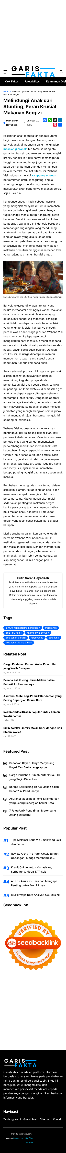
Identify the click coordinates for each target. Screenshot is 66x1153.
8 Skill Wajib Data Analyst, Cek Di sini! (35, 895)
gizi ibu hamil (14, 632)
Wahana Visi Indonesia (19, 642)
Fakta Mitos (32, 81)
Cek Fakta (11, 81)
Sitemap (45, 1119)
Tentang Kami (12, 1119)
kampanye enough (38, 632)
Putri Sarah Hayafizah (33, 578)
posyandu (37, 637)
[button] (61, 72)
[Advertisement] (33, 33)
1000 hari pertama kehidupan (23, 627)
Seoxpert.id (18, 1138)
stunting (54, 637)
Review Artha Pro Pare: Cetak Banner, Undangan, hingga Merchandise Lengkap (35, 858)
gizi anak (52, 627)
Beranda (7, 91)
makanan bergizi (16, 637)
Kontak (57, 1119)
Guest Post (30, 1119)
